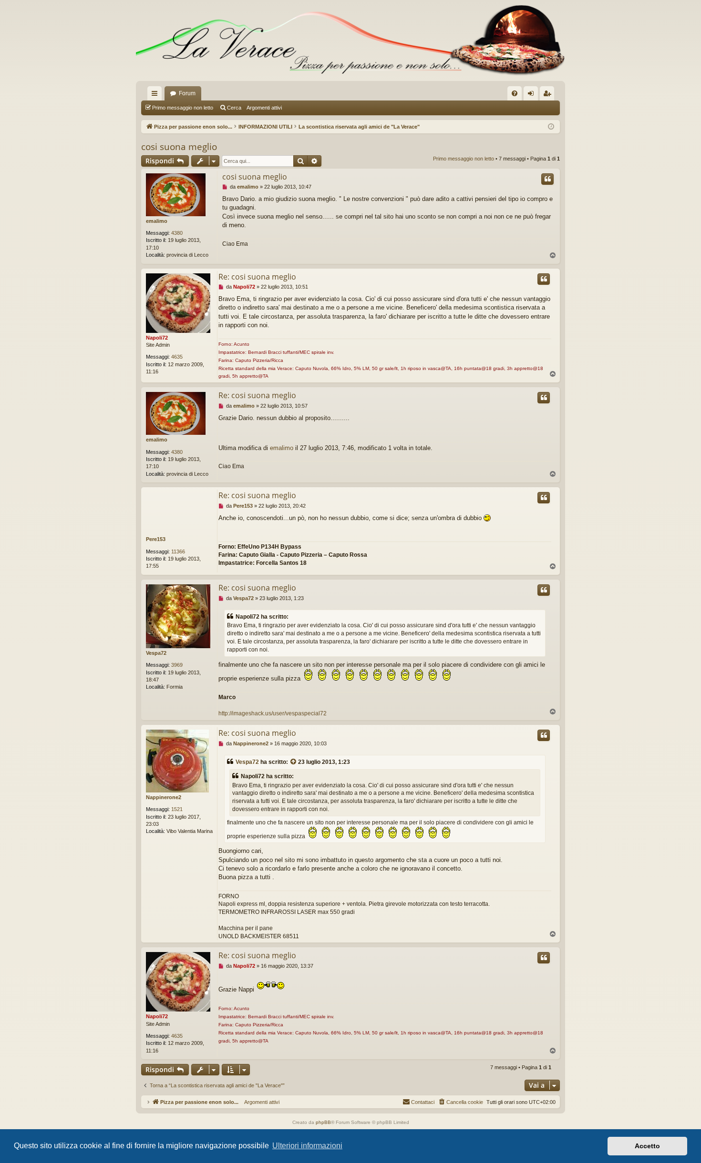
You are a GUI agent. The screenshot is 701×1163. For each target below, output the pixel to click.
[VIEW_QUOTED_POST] (293, 762)
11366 (178, 551)
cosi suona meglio (179, 146)
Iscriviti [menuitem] (549, 95)
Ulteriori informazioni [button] (307, 1146)
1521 (177, 809)
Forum (187, 93)
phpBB (323, 1122)
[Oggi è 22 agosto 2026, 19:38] (551, 126)
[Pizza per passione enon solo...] (350, 40)
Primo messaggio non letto (182, 107)
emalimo (156, 221)
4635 (177, 357)
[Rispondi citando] (547, 179)
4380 (177, 233)
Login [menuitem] (532, 95)
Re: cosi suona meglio (257, 276)
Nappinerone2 (163, 797)
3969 (177, 665)
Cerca (234, 107)
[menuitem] (514, 93)
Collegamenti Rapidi (156, 95)
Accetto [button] (647, 1146)
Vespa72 (156, 653)
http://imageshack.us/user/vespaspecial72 (272, 713)
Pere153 (155, 539)
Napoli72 (157, 338)
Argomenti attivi (264, 107)
